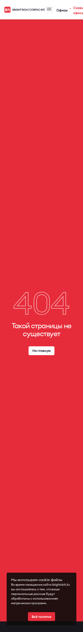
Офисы (62, 10)
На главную (41, 351)
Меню (49, 9)
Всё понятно (41, 617)
